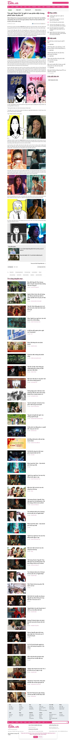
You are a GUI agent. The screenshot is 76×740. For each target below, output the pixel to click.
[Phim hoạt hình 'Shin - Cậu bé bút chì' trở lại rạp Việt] (16, 468)
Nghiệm (48, 6)
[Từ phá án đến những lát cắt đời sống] (16, 359)
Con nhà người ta (42, 707)
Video (53, 6)
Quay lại (11, 267)
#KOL (32, 491)
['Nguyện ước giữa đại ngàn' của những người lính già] (16, 419)
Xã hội (40, 717)
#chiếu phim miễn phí (35, 442)
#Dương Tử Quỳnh (35, 625)
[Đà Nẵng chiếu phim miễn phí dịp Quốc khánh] (16, 443)
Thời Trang (21, 714)
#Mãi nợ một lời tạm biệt (36, 301)
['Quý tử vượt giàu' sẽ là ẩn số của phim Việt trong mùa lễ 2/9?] (16, 407)
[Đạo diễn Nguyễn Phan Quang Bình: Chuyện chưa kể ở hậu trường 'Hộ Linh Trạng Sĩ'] (16, 286)
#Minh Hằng (33, 372)
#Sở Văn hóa (33, 430)
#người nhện (33, 515)
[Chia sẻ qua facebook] (15, 267)
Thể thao (41, 718)
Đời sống (41, 714)
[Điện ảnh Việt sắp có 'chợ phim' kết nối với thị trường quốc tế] (16, 383)
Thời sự (10, 715)
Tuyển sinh (41, 706)
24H (29, 6)
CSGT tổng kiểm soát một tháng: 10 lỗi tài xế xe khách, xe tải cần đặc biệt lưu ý (56, 47)
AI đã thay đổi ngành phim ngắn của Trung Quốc (57, 16)
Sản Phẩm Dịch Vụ (52, 714)
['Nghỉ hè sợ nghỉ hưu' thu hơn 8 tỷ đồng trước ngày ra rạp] (16, 480)
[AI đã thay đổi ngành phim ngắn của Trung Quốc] (16, 335)
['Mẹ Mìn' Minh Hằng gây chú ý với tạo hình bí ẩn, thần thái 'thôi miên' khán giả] (16, 310)
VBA (20, 710)
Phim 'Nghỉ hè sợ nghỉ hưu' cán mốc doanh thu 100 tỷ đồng (57, 19)
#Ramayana (33, 696)
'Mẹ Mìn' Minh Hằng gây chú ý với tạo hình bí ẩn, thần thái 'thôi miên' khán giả (57, 25)
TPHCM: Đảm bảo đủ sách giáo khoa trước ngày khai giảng (55, 53)
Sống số (50, 715)
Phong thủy (31, 718)
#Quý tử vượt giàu (35, 406)
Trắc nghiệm (31, 715)
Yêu (21, 6)
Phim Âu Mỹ (28, 10)
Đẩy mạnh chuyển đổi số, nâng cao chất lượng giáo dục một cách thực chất (56, 65)
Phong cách (21, 707)
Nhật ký (30, 706)
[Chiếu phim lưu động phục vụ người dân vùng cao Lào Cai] (16, 431)
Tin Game (61, 714)
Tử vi (30, 717)
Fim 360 (34, 6)
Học (25, 6)
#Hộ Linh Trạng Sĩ (35, 287)
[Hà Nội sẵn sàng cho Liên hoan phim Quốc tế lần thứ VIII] (16, 455)
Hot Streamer (61, 715)
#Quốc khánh (34, 346)
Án (9, 717)
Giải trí (40, 715)
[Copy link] (17, 267)
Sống (17, 6)
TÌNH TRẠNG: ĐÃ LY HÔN (53, 80)
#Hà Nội (32, 454)
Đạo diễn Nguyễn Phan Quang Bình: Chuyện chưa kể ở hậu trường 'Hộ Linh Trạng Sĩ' (57, 29)
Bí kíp (40, 709)
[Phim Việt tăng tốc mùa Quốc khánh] (16, 347)
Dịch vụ (50, 717)
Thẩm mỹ (21, 715)
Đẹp (43, 6)
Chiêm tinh (31, 714)
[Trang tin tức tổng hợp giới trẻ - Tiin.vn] (12, 2)
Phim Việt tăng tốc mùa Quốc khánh (57, 22)
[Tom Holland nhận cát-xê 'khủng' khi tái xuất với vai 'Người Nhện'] (16, 516)
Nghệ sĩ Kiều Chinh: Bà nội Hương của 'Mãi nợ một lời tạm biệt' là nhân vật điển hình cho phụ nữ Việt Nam (58, 33)
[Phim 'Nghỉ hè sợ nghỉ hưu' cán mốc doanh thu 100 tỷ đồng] (16, 323)
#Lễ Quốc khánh (34, 396)
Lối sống (20, 706)
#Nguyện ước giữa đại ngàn (37, 418)
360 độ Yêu (31, 709)
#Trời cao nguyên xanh (36, 358)
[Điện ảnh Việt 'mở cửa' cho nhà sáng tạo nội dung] (16, 492)
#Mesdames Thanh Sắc (36, 684)
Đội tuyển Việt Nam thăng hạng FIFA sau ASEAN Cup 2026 (56, 70)
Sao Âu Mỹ (11, 709)
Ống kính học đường (43, 710)
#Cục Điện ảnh (34, 382)
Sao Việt (10, 706)
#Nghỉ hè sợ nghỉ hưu (35, 321)
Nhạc (39, 6)
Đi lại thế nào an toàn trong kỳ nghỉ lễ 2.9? (55, 41)
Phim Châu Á (38, 10)
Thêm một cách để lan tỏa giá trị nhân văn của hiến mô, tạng (55, 59)
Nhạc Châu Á (61, 707)
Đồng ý (35, 736)
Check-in (20, 709)
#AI (31, 334)
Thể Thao (11, 714)
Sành (58, 6)
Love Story (31, 707)
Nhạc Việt (61, 706)
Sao (13, 6)
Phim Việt (18, 10)
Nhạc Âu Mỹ (61, 709)
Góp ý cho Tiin (42, 267)
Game (63, 6)
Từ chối (40, 736)
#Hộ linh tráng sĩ (35, 504)
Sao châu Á (11, 707)
